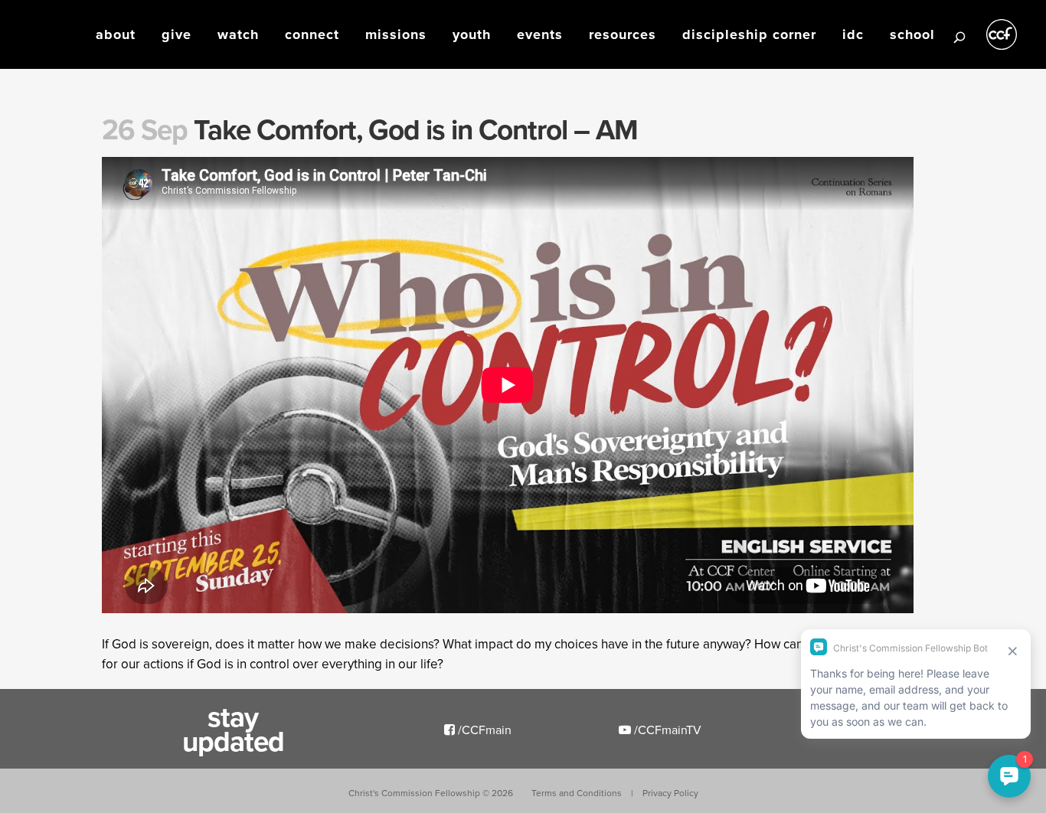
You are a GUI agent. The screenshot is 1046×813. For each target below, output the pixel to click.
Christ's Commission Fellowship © (430, 792)
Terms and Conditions (576, 792)
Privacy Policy (670, 792)
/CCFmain (483, 729)
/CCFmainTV (666, 729)
